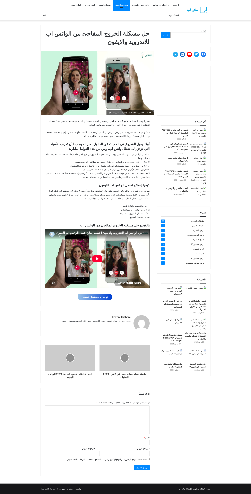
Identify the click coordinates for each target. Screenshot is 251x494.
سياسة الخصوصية (48, 489)
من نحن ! (61, 489)
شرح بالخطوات (197, 239)
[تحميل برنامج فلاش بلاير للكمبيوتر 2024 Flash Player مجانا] (171, 325)
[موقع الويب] (129, 326)
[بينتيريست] (111, 326)
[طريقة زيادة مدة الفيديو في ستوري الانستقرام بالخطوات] (171, 292)
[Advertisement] (183, 88)
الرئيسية (176, 5)
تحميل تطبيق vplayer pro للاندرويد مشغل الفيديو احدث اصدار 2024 (176, 174)
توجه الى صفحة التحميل (94, 296)
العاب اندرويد (90, 5)
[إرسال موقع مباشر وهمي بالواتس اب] (198, 162)
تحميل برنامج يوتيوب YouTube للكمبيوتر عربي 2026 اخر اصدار (175, 133)
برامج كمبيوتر (198, 230)
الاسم (147, 437)
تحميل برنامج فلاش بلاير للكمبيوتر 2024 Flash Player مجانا (172, 338)
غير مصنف (199, 253)
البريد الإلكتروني (143, 448)
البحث (203, 31)
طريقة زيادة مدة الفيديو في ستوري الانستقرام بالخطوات (172, 304)
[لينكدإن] (118, 326)
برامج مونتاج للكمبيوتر (140, 5)
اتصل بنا (70, 489)
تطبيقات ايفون (105, 5)
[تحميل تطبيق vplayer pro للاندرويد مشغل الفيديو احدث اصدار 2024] (198, 177)
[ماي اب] (197, 10)
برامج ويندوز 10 (197, 244)
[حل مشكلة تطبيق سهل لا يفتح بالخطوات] (171, 355)
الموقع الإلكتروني (88, 448)
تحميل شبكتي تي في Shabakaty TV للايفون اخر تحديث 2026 (176, 146)
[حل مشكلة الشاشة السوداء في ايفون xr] (195, 355)
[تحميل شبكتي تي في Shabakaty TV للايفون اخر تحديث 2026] (198, 148)
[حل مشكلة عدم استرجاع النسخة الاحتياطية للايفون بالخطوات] (195, 324)
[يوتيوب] (115, 326)
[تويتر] (122, 326)
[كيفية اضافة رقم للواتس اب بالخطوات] (198, 192)
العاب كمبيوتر (174, 15)
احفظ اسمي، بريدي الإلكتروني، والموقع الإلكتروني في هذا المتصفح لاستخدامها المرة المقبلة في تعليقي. (106, 459)
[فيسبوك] (125, 326)
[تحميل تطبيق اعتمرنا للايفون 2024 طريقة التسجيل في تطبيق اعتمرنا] (195, 292)
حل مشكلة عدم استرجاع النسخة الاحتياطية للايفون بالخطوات (195, 336)
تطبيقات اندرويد (121, 5)
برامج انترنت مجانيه (161, 5)
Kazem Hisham (121, 317)
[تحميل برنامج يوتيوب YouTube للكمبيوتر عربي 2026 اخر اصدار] (198, 133)
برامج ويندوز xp (197, 258)
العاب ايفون (76, 5)
